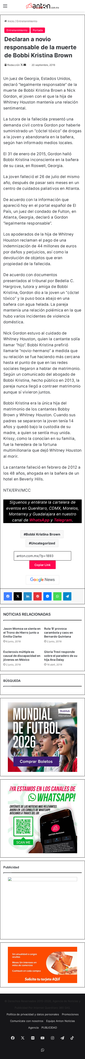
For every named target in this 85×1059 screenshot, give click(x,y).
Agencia (33, 1027)
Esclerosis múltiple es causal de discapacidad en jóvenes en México (21, 655)
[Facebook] (8, 596)
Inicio (10, 21)
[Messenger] (47, 596)
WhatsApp (39, 520)
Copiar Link (42, 565)
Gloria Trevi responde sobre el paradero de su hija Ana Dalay (60, 655)
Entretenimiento (27, 21)
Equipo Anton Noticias (60, 1021)
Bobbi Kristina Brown (43, 534)
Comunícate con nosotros (26, 1021)
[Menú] (5, 7)
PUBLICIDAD (49, 1027)
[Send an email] (25, 64)
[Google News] (42, 579)
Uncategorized (43, 543)
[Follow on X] (22, 64)
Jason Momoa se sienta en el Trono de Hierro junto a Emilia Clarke (22, 632)
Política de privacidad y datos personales (33, 1014)
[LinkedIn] (28, 596)
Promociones (70, 1014)
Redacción (13, 64)
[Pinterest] (37, 596)
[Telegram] (67, 596)
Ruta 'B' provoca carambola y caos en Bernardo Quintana (58, 632)
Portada (38, 30)
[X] (18, 596)
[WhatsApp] (57, 596)
